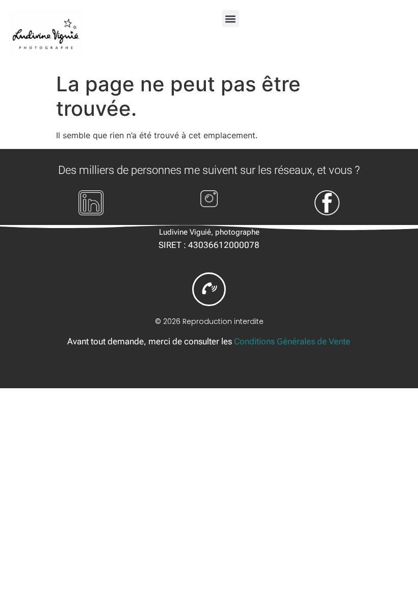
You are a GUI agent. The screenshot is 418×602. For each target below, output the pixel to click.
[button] (230, 18)
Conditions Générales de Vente (292, 341)
